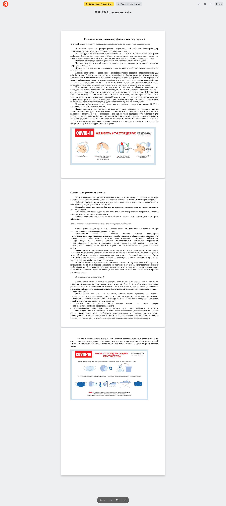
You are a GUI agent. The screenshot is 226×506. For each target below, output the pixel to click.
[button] (199, 4)
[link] (99, 4)
